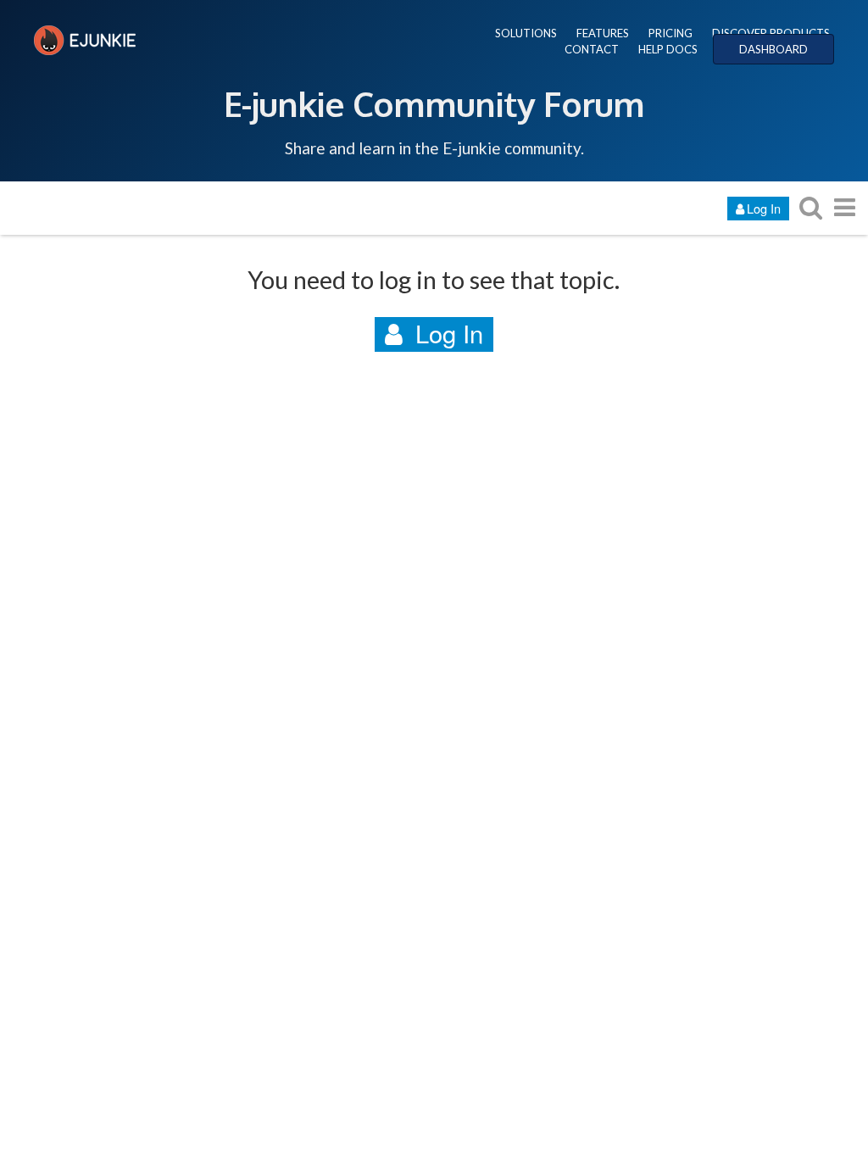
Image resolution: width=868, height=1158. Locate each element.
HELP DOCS (668, 49)
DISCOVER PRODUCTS (771, 33)
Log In (764, 208)
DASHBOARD (773, 49)
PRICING (670, 33)
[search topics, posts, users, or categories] (810, 207)
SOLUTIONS (526, 33)
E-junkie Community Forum (434, 103)
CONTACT (592, 49)
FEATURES (602, 33)
